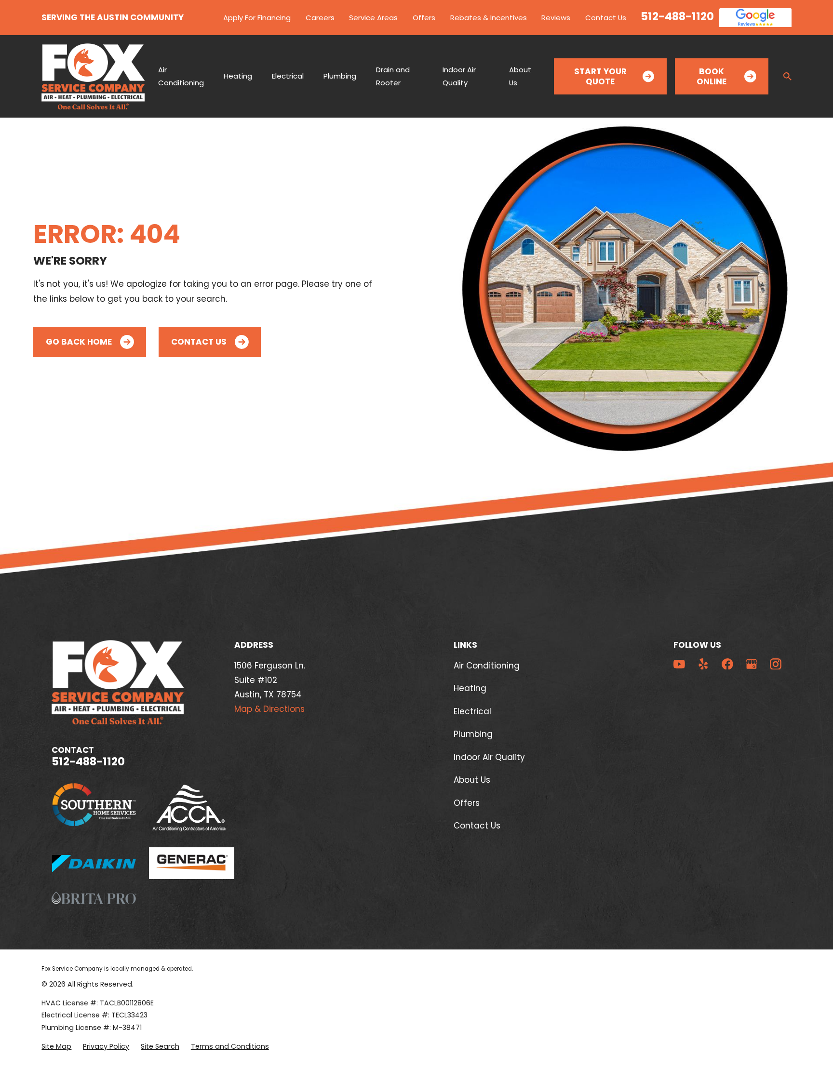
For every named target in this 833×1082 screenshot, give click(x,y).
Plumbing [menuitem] (339, 76)
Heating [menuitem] (238, 76)
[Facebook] (727, 664)
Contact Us (605, 18)
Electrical (472, 711)
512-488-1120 (677, 16)
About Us (472, 780)
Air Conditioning (487, 665)
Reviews (555, 18)
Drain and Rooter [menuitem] (393, 76)
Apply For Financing (257, 18)
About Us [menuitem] (520, 76)
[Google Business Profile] (751, 664)
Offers (424, 18)
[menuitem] (56, 1047)
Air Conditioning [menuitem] (181, 76)
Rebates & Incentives (488, 18)
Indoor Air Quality (489, 757)
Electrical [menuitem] (288, 76)
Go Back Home (79, 341)
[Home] (93, 76)
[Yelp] (703, 664)
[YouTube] (679, 664)
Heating (470, 688)
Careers (320, 18)
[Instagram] (775, 664)
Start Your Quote (600, 76)
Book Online (711, 76)
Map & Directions (269, 709)
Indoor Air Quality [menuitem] (459, 76)
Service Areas (373, 18)
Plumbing (473, 734)
